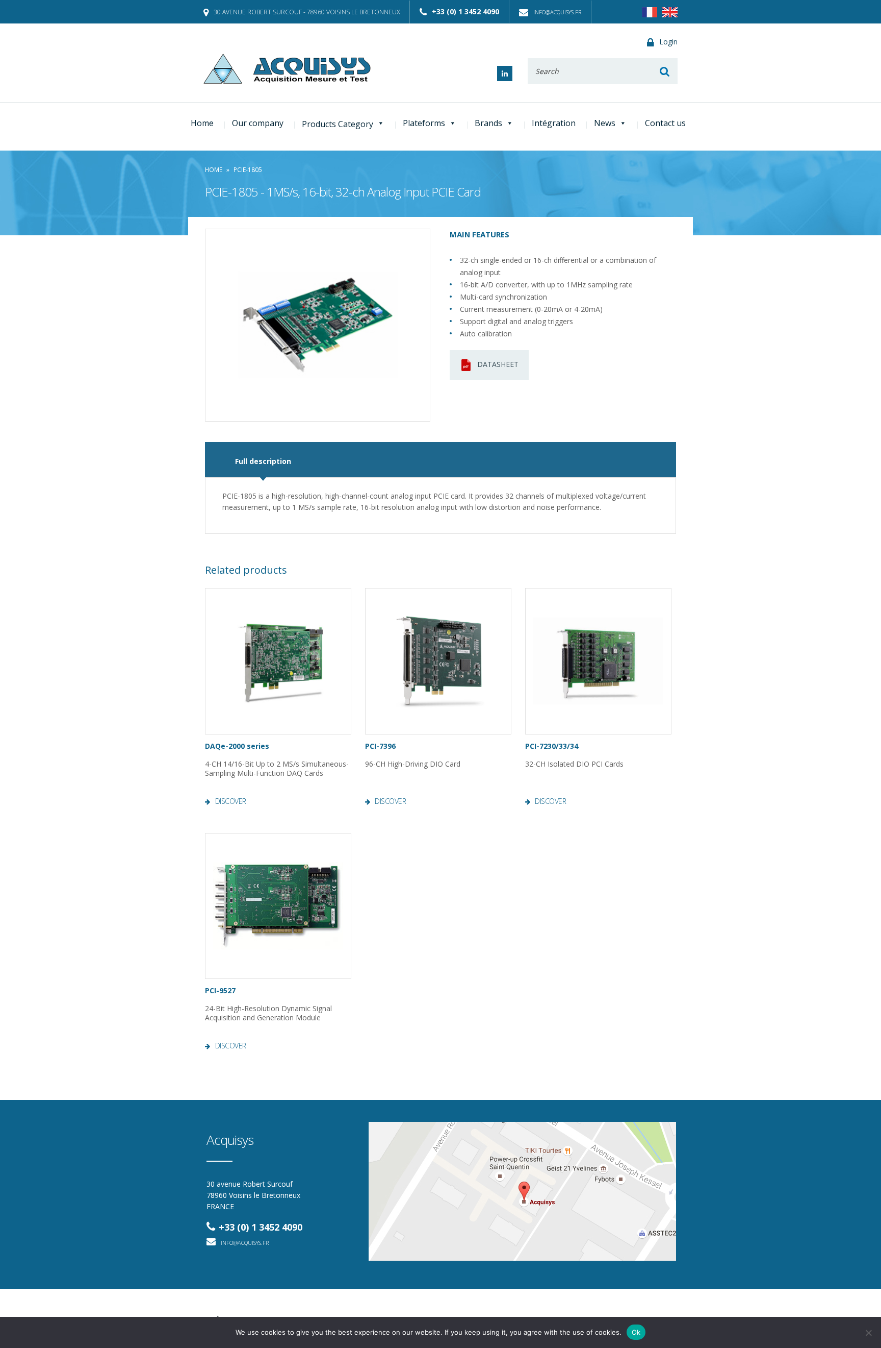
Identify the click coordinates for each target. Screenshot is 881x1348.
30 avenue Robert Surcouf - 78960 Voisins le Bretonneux (307, 12)
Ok (636, 1332)
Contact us (665, 123)
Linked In (504, 73)
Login (668, 41)
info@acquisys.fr (557, 12)
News (604, 123)
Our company (257, 123)
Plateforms (424, 123)
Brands (488, 123)
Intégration (554, 123)
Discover (230, 801)
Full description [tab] (263, 461)
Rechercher (665, 71)
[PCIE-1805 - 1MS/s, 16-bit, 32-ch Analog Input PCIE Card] (317, 325)
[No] (868, 1333)
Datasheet (498, 364)
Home (202, 123)
